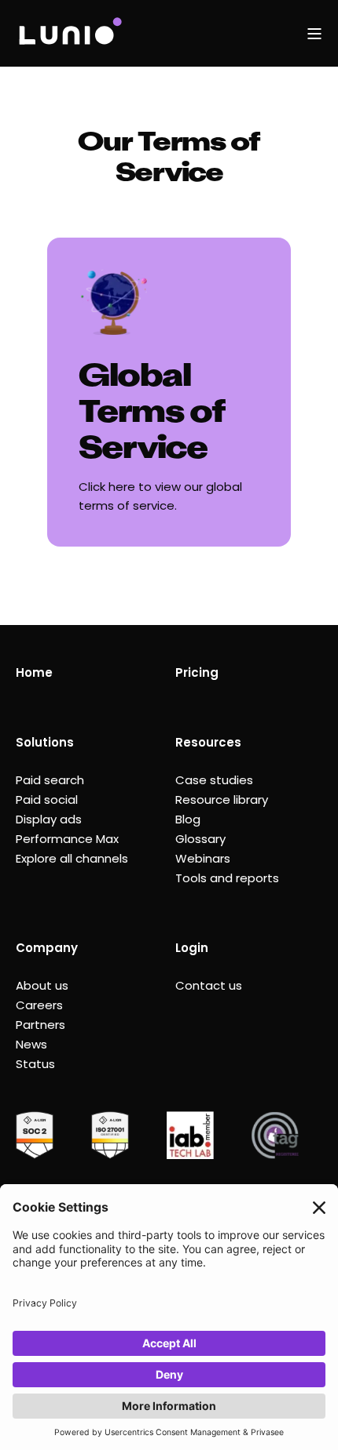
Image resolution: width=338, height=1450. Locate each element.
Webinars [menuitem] (202, 858)
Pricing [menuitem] (197, 672)
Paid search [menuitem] (50, 780)
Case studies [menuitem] (214, 780)
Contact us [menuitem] (208, 985)
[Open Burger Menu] (314, 33)
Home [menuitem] (34, 672)
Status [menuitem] (35, 1064)
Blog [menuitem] (187, 819)
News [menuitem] (31, 1044)
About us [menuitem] (42, 985)
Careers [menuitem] (39, 1005)
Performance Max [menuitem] (67, 838)
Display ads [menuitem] (49, 819)
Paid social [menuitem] (47, 799)
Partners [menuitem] (40, 1024)
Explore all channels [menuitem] (72, 858)
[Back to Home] (69, 33)
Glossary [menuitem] (200, 838)
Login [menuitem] (191, 947)
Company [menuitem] (47, 947)
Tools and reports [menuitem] (227, 878)
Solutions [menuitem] (45, 742)
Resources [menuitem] (208, 742)
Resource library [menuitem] (221, 799)
